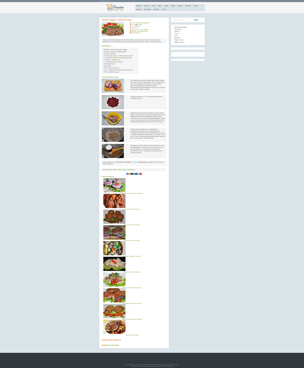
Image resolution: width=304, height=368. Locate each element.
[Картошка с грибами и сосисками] (132, 248)
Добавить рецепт (179, 42)
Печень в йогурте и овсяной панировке (132, 319)
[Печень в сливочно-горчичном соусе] (132, 280)
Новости (176, 31)
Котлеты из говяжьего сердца (132, 240)
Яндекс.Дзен (170, 366)
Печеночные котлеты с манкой (132, 224)
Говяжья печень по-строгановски (132, 272)
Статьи (176, 33)
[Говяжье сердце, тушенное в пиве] (114, 29)
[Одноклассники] (130, 174)
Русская (139, 24)
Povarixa (137, 26)
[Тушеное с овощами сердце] (132, 201)
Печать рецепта (135, 32)
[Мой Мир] (134, 174)
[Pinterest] (141, 174)
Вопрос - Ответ (178, 40)
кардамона (115, 57)
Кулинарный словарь (180, 27)
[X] (132, 174)
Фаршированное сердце (132, 335)
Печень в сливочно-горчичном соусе (132, 287)
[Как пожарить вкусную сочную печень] (132, 295)
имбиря (130, 55)
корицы (118, 59)
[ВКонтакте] (127, 174)
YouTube (164, 366)
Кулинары (177, 37)
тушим (162, 132)
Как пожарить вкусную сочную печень (132, 303)
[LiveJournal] (136, 174)
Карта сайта (149, 366)
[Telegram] (138, 174)
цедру (132, 120)
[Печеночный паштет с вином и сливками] (132, 185)
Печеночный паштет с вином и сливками (132, 193)
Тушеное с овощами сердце (132, 209)
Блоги (176, 35)
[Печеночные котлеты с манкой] (132, 217)
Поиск (196, 20)
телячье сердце (122, 169)
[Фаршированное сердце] (132, 327)
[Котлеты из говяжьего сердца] (132, 232)
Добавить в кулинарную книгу (139, 31)
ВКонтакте (154, 366)
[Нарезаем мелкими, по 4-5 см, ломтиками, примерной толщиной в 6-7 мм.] (114, 102)
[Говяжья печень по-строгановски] (132, 264)
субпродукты (131, 169)
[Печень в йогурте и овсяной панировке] (132, 311)
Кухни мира (177, 29)
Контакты (143, 366)
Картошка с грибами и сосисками (132, 256)
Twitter (159, 366)
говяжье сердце (112, 169)
